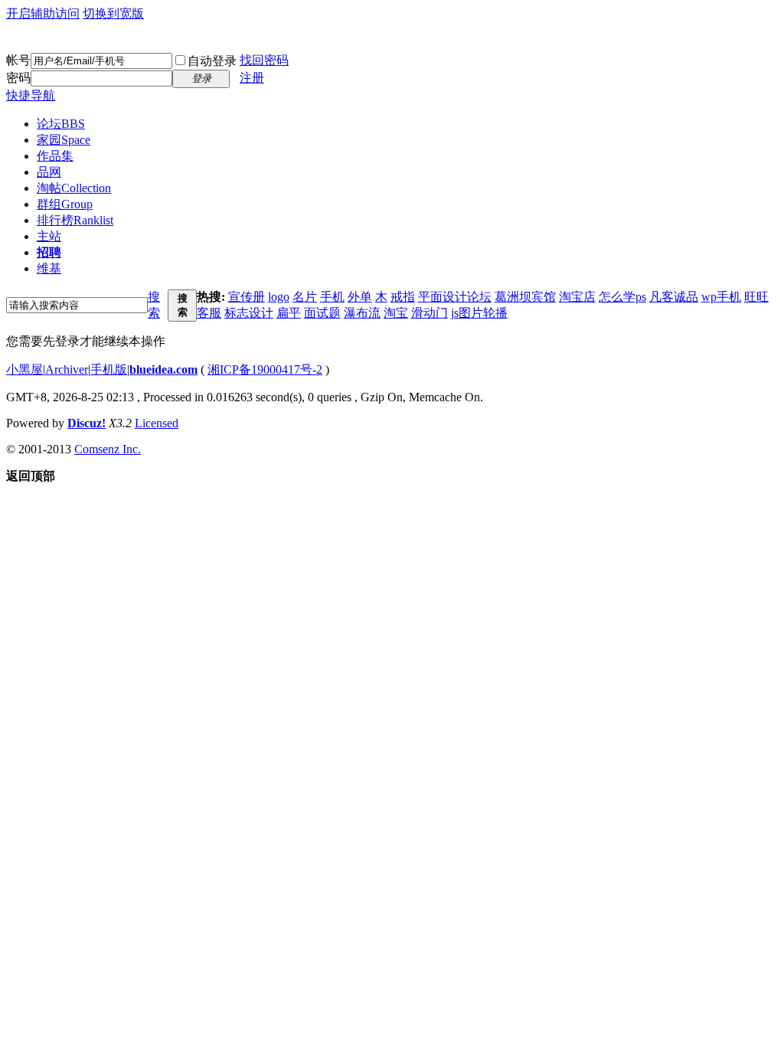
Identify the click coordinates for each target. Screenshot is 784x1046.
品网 (49, 171)
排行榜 (75, 220)
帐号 (18, 60)
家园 (63, 139)
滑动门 (429, 312)
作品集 (55, 155)
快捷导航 (30, 95)
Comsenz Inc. (107, 449)
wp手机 (721, 296)
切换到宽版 (113, 13)
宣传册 (246, 296)
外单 (360, 296)
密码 (18, 77)
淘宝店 (577, 296)
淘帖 (74, 187)
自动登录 (212, 60)
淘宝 (396, 312)
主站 (49, 236)
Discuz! (86, 423)
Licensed (156, 423)
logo (278, 296)
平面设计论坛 (455, 296)
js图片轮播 (479, 312)
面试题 (322, 312)
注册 (252, 77)
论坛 (61, 123)
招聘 (49, 252)
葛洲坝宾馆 (525, 296)
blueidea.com (163, 369)
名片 (304, 296)
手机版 (108, 369)
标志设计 (248, 312)
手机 (332, 296)
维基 (49, 268)
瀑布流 (362, 312)
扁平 (288, 312)
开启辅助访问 (43, 13)
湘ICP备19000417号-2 (264, 369)
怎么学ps (622, 296)
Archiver (66, 369)
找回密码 (264, 60)
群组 (65, 204)
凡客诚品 (673, 296)
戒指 (402, 296)
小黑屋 (24, 369)
